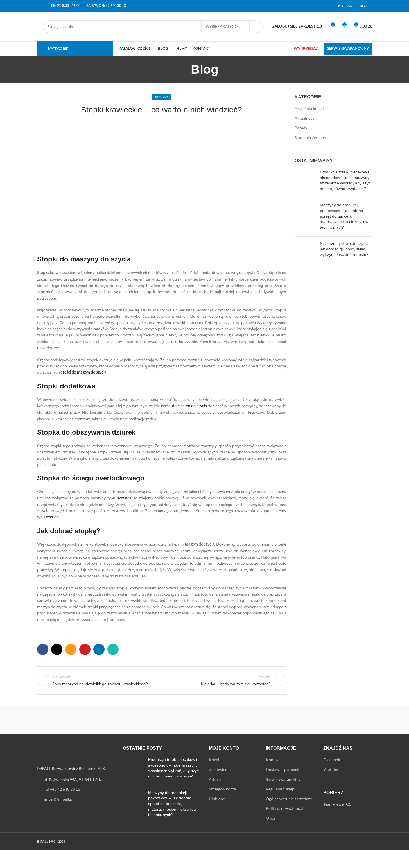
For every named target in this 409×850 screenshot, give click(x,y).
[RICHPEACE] (156, 720)
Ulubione (217, 798)
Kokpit (215, 759)
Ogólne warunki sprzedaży (289, 798)
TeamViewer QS (337, 804)
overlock (124, 498)
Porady (161, 96)
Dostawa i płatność (282, 769)
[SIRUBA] (61, 720)
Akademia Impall (309, 108)
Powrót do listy (161, 680)
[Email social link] (70, 649)
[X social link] (56, 649)
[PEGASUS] (252, 720)
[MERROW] (300, 720)
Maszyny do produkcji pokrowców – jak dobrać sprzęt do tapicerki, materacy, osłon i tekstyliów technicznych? (344, 216)
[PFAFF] (204, 720)
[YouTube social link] (328, 6)
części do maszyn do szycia (83, 372)
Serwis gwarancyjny (283, 779)
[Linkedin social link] (99, 649)
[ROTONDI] (109, 720)
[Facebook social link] (321, 6)
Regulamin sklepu (281, 788)
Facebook (331, 759)
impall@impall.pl (58, 799)
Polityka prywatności (284, 808)
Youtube (330, 769)
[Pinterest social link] (85, 649)
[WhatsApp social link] (113, 649)
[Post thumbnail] (305, 181)
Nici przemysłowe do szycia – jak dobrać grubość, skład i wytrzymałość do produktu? (346, 249)
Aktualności (305, 118)
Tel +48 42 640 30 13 (62, 789)
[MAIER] (348, 720)
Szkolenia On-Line (310, 137)
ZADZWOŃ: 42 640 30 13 (106, 6)
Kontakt (273, 759)
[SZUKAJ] (256, 26)
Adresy (215, 779)
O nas (271, 818)
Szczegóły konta (222, 788)
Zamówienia (220, 769)
